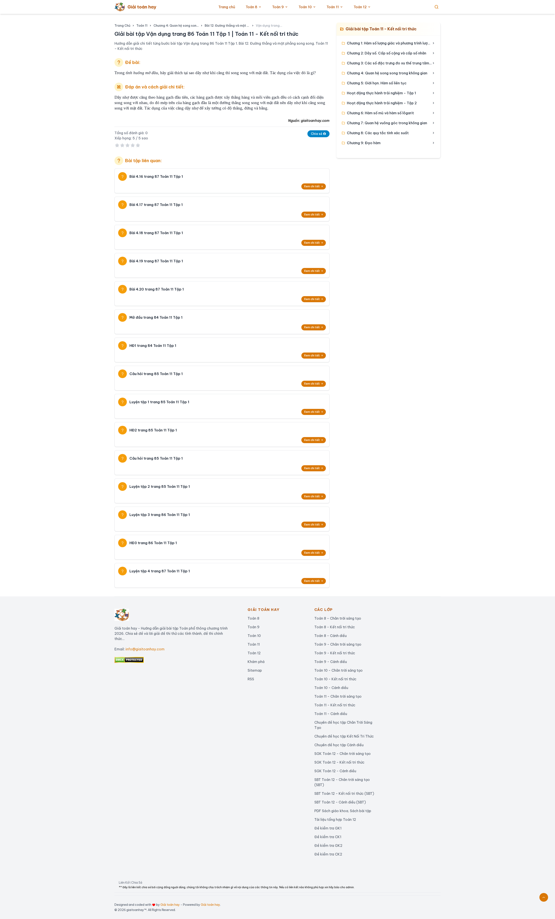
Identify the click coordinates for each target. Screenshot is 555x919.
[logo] (121, 613)
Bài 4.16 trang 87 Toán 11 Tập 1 (156, 176)
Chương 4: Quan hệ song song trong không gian (176, 26)
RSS (251, 679)
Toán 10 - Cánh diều (331, 688)
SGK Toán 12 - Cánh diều (335, 771)
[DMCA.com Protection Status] (177, 660)
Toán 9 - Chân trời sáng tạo (337, 644)
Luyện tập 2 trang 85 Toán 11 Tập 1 (159, 486)
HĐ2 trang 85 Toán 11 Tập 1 (153, 430)
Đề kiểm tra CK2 (328, 854)
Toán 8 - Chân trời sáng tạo (337, 618)
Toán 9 (278, 7)
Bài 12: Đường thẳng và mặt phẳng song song (227, 26)
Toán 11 (332, 7)
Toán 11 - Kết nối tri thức (334, 705)
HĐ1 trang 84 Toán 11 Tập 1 (152, 345)
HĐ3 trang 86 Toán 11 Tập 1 (153, 543)
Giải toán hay (170, 905)
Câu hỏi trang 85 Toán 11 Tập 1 (156, 374)
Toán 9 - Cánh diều (330, 661)
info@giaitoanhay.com (145, 649)
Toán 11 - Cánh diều (330, 714)
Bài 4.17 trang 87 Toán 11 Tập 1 (156, 204)
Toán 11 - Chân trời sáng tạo (338, 696)
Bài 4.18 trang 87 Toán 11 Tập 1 (156, 233)
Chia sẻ (317, 134)
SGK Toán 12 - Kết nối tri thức (339, 762)
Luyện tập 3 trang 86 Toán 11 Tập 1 (159, 515)
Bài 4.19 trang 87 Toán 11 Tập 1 (156, 261)
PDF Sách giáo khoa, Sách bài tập (342, 811)
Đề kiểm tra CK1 (327, 837)
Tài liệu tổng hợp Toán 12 (335, 819)
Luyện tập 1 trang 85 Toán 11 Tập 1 (159, 402)
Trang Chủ (122, 26)
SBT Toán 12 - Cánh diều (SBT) (340, 802)
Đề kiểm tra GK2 (328, 845)
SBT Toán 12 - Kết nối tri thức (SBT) (344, 793)
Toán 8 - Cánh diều (330, 635)
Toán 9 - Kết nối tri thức (334, 653)
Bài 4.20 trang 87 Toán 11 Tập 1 (156, 289)
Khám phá (256, 661)
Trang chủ (226, 7)
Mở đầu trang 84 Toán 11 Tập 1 (156, 317)
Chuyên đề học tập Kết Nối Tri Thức (344, 736)
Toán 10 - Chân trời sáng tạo (338, 670)
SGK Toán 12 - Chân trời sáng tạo (342, 753)
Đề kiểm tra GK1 (327, 828)
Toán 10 (305, 7)
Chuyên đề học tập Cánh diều (339, 745)
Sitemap (255, 670)
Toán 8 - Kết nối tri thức (334, 627)
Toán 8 (251, 7)
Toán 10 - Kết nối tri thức (335, 679)
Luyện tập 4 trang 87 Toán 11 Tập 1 (159, 571)
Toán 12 (360, 7)
